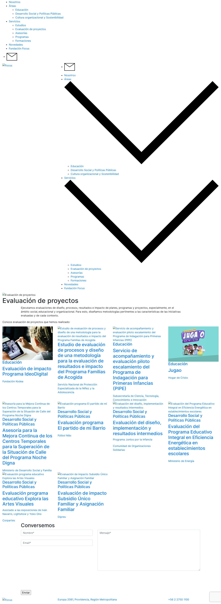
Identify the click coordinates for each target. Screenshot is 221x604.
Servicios (14, 21)
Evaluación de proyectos (30, 29)
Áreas (12, 5)
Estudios (20, 25)
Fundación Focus (19, 48)
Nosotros (14, 2)
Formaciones (23, 40)
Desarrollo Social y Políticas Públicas (38, 13)
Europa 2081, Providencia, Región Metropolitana (87, 599)
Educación (21, 9)
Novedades (16, 44)
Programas (22, 36)
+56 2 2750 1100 (178, 599)
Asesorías (21, 33)
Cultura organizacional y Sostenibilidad (39, 17)
